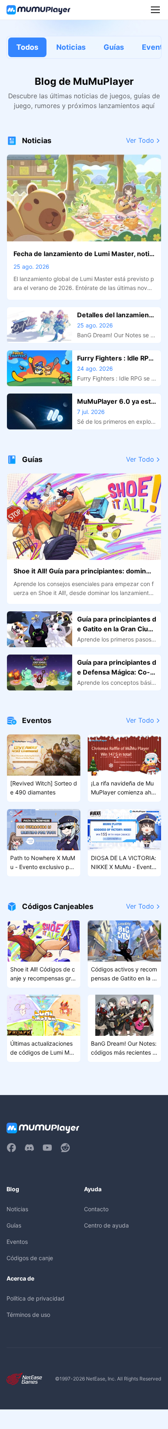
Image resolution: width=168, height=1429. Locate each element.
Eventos (17, 1241)
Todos (27, 47)
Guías (114, 47)
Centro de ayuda (106, 1225)
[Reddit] (65, 1147)
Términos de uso (28, 1314)
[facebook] (11, 1147)
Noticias (71, 47)
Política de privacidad (35, 1298)
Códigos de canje (30, 1257)
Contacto (96, 1209)
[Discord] (29, 1147)
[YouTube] (47, 1147)
